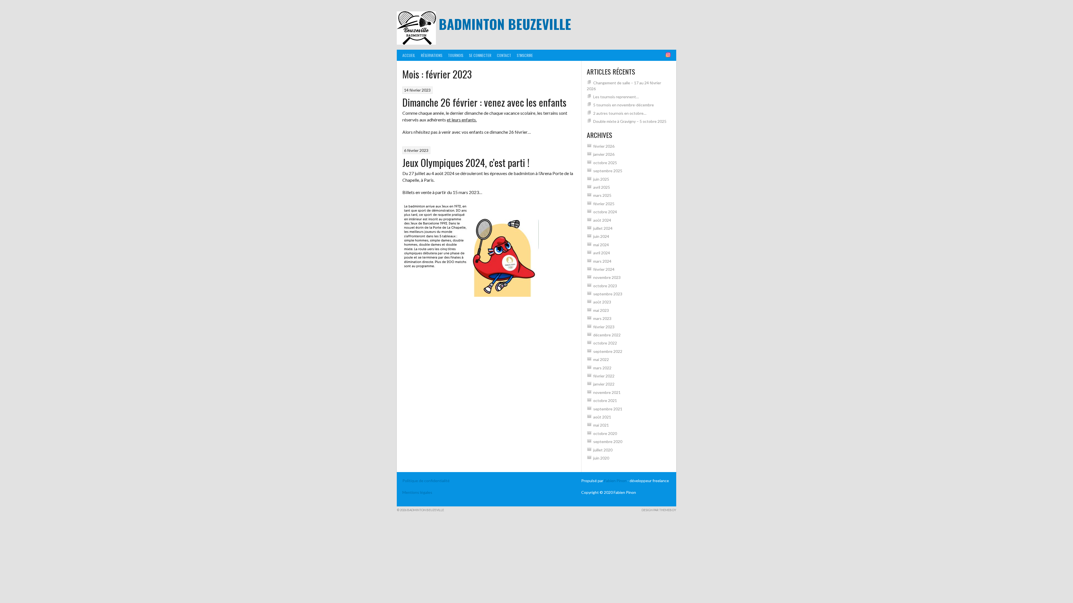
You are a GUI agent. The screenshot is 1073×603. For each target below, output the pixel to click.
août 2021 (602, 417)
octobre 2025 (605, 162)
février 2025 (603, 203)
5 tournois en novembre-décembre (623, 104)
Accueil (408, 55)
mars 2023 (602, 318)
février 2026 (603, 146)
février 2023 (603, 326)
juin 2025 (601, 179)
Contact (504, 55)
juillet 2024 (603, 228)
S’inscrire (525, 55)
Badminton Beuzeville (505, 24)
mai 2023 (601, 310)
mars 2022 (602, 367)
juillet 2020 (603, 450)
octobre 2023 (605, 285)
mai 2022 (601, 359)
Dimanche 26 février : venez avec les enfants (484, 102)
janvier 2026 (603, 154)
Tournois (455, 55)
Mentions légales (417, 492)
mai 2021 (601, 425)
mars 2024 (602, 261)
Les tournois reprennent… (616, 96)
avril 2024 (601, 252)
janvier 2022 (603, 384)
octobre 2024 (605, 211)
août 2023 (602, 302)
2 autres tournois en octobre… (619, 113)
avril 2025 (601, 187)
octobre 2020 (605, 433)
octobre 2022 (605, 343)
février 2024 (603, 269)
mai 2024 (601, 244)
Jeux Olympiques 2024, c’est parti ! (466, 162)
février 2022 (603, 376)
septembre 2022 (607, 351)
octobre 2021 (605, 400)
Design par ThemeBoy (659, 510)
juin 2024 (601, 236)
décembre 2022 (607, 334)
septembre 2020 (607, 441)
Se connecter (480, 55)
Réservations (431, 55)
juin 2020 (601, 458)
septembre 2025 (607, 170)
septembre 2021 (607, 408)
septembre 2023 (607, 293)
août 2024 (602, 220)
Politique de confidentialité (426, 480)
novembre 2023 (607, 277)
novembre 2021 (607, 392)
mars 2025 (602, 195)
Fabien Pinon (615, 480)
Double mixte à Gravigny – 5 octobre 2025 (629, 121)
